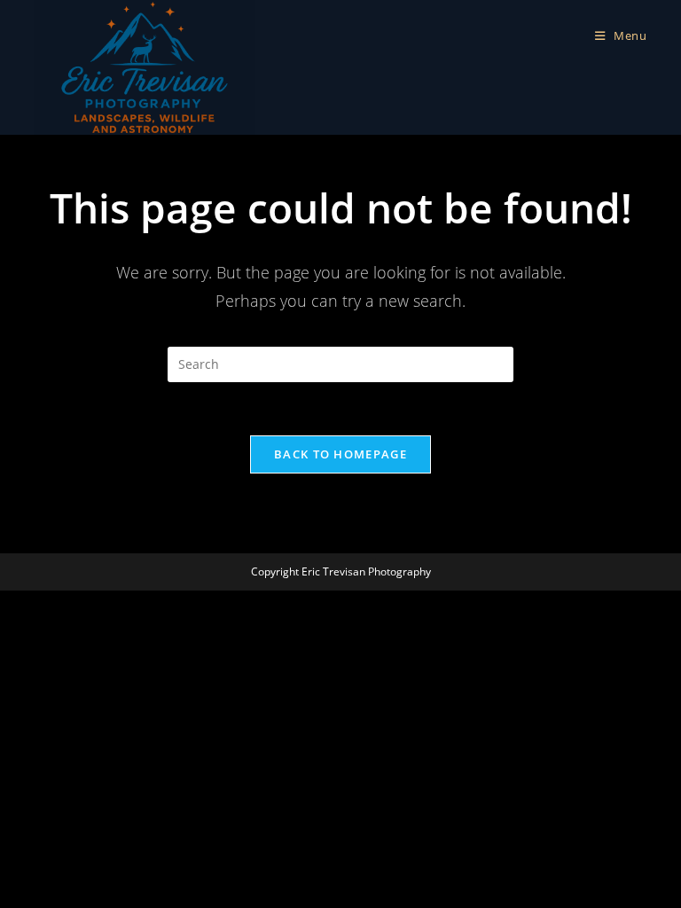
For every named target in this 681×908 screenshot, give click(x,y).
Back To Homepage (340, 454)
